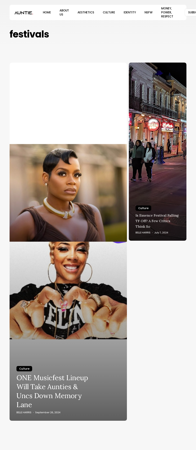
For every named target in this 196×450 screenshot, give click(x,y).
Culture (24, 369)
